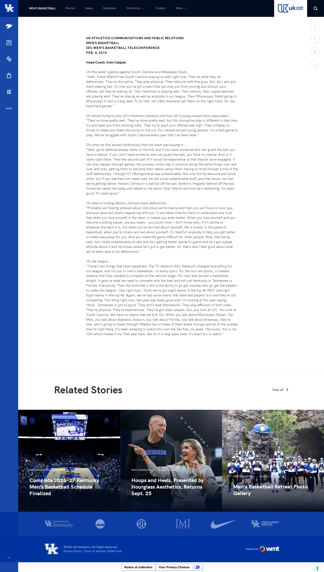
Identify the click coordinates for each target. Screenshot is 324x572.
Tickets (160, 8)
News (89, 8)
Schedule (109, 8)
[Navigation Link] (9, 26)
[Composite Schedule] (9, 42)
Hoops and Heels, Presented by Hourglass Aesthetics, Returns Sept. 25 (167, 487)
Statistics (133, 8)
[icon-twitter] (314, 38)
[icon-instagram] (314, 51)
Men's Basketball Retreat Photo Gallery (270, 489)
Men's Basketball (42, 8)
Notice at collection (138, 567)
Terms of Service (95, 551)
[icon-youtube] (314, 64)
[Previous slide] (27, 460)
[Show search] (315, 8)
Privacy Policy (73, 551)
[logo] (51, 549)
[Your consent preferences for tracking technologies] (317, 568)
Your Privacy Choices (174, 567)
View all (278, 389)
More (179, 8)
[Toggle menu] (9, 557)
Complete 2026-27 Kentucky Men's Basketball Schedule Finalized (64, 487)
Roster (70, 8)
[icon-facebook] (314, 26)
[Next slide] (314, 460)
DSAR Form (114, 551)
